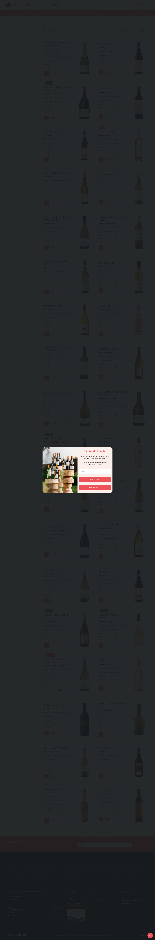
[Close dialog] (110, 449)
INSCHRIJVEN (95, 479)
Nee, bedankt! (95, 487)
